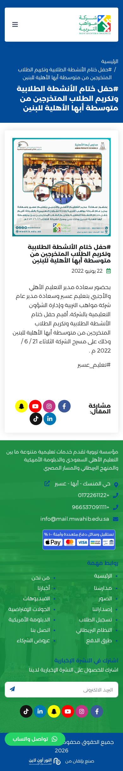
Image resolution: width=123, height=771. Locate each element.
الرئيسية (109, 61)
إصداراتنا (102, 609)
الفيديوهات (36, 598)
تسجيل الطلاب (95, 619)
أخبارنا (44, 588)
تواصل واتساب (30, 739)
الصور (105, 598)
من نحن (41, 577)
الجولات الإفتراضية (29, 609)
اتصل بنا (40, 630)
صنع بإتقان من (79, 760)
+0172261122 (93, 495)
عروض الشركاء (33, 640)
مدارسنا (103, 588)
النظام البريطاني (94, 630)
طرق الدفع (99, 640)
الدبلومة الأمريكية (29, 619)
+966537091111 (90, 507)
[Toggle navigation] (15, 24)
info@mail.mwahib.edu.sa (74, 519)
